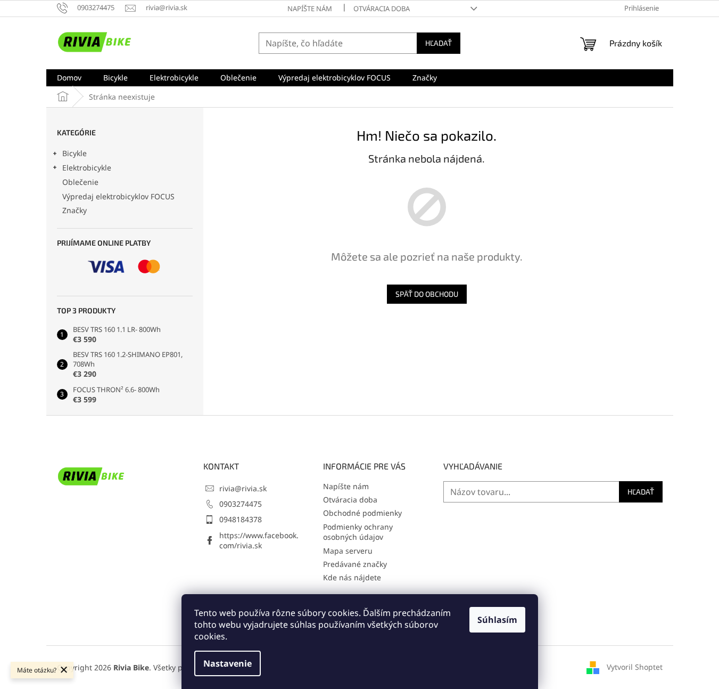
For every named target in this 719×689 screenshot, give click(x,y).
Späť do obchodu (426, 293)
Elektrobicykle (86, 168)
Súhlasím (497, 620)
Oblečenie (80, 182)
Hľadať (438, 42)
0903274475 (240, 504)
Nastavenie (227, 663)
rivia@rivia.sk (243, 488)
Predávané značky (355, 564)
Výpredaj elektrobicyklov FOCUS (118, 196)
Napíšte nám (309, 8)
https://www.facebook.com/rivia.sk (259, 540)
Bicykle (74, 153)
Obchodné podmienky (362, 513)
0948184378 (240, 519)
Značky (74, 210)
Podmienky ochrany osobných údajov (358, 532)
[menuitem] (69, 77)
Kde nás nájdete (352, 577)
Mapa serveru (348, 551)
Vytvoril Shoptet (635, 666)
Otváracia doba (381, 8)
